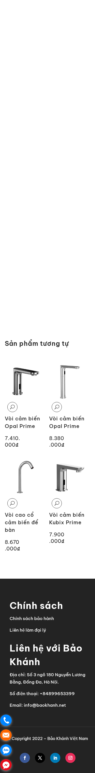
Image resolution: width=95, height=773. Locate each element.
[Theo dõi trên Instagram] (70, 758)
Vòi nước (59, 27)
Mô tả (12, 232)
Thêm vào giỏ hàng (33, 303)
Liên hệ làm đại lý (28, 630)
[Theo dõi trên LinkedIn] (55, 758)
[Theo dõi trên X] (40, 758)
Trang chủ (14, 27)
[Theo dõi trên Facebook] (25, 758)
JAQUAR (37, 27)
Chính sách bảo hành (32, 618)
